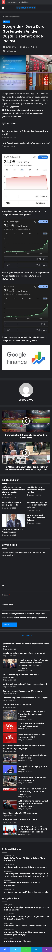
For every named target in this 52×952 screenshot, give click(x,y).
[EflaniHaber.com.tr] (26, 7)
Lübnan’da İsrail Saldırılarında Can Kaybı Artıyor (32, 779)
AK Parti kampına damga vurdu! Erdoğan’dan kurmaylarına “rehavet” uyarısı (33, 803)
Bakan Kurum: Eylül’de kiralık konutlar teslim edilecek (37, 505)
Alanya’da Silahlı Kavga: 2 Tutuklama (20, 820)
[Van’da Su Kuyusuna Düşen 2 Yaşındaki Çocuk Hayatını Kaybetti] (10, 715)
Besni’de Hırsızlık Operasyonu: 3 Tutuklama (22, 691)
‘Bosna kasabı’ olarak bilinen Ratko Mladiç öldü (31, 736)
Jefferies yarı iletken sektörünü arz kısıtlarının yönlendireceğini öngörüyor (13, 491)
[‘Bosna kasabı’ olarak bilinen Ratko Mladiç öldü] (10, 738)
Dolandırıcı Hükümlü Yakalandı (17, 704)
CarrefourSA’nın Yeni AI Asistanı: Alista (12, 530)
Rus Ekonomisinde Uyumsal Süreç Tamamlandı (24, 653)
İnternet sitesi (7, 604)
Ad (4, 585)
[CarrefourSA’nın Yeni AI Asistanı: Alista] (13, 520)
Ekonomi (16, 17)
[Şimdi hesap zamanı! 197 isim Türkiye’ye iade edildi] (10, 727)
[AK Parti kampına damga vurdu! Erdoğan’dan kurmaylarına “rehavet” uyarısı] (10, 804)
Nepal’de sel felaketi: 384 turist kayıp (20, 813)
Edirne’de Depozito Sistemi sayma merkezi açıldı (25, 697)
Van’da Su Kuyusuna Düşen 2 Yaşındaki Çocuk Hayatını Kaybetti (31, 714)
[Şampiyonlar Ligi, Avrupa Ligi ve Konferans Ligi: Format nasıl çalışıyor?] (10, 789)
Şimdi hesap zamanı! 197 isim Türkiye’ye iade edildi (31, 724)
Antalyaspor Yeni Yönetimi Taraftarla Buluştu (36, 517)
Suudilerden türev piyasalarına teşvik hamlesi (36, 489)
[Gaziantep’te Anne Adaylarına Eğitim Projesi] (10, 758)
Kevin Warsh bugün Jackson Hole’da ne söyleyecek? (26, 143)
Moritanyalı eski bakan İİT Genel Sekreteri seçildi (25, 684)
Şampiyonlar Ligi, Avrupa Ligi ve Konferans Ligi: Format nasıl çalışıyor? (32, 791)
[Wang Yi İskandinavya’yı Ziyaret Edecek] (10, 770)
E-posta (6, 595)
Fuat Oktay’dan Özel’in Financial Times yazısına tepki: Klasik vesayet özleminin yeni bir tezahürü (33, 664)
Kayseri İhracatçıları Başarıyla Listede (11, 503)
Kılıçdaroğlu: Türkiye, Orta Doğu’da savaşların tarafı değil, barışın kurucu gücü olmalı (33, 829)
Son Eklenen (26, 635)
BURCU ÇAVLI (11, 47)
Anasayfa (8, 17)
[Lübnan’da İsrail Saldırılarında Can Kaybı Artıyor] (10, 781)
